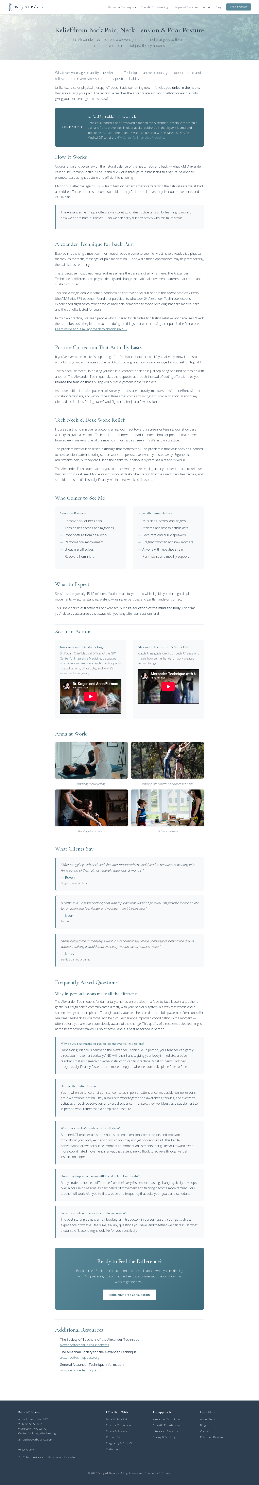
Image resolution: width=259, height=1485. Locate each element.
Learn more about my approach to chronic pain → (91, 329)
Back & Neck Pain (117, 1419)
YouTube (23, 1457)
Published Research (212, 1437)
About (207, 7)
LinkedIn (69, 1457)
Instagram (39, 1457)
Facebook (54, 1457)
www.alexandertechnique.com (81, 1370)
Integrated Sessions (185, 7)
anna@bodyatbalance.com (35, 1439)
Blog (218, 7)
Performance (114, 1449)
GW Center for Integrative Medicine (140, 137)
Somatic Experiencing (154, 7)
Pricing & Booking (164, 1437)
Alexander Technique (120, 7)
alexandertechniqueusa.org (79, 1357)
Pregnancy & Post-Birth (121, 1443)
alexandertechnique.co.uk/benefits (84, 1345)
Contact (205, 1431)
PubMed (108, 133)
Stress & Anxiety (116, 1431)
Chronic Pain (114, 1437)
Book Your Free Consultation (129, 1295)
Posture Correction (118, 1425)
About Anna (207, 1419)
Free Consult (238, 7)
